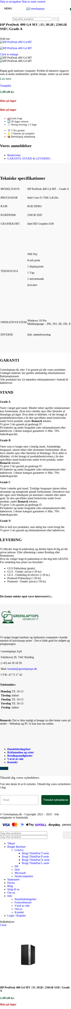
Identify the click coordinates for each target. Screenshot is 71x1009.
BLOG (4, 768)
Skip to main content (33, 1)
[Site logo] (35, 8)
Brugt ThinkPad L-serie (35, 863)
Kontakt (12, 762)
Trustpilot (5, 85)
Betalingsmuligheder (20, 755)
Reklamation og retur (20, 752)
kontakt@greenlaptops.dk (22, 668)
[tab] (14, 155)
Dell (17, 869)
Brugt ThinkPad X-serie (36, 859)
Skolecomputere (24, 876)
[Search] (55, 19)
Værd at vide (15, 758)
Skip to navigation (11, 1)
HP (16, 866)
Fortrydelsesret (23, 902)
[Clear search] (48, 19)
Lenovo (19, 850)
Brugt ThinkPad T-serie (35, 853)
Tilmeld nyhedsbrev (55, 800)
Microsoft (20, 872)
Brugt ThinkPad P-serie (35, 856)
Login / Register (16, 915)
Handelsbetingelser (19, 749)
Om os (18, 909)
